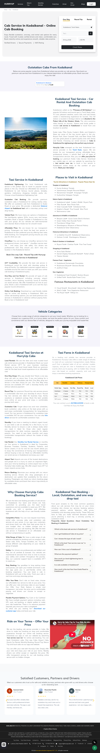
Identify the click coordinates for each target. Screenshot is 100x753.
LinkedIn (89, 743)
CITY (65, 735)
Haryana (93, 726)
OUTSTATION (72, 735)
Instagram (43, 746)
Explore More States (50, 729)
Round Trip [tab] (78, 19)
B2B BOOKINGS (72, 733)
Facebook (80, 743)
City (10, 9)
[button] (91, 27)
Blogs (83, 4)
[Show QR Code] (4, 744)
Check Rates (77, 47)
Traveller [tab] (64, 382)
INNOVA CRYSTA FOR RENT (81, 736)
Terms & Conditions (46, 740)
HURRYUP (9, 4)
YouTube (60, 746)
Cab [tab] (57, 382)
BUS (18, 735)
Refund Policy (76, 740)
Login (91, 4)
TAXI (54, 735)
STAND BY (41, 733)
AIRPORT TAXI (24, 735)
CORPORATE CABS (47, 735)
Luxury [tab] (72, 382)
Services (20, 4)
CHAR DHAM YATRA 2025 (38, 736)
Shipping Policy (57, 740)
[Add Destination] (91, 33)
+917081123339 (76, 403)
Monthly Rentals (40, 4)
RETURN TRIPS (62, 733)
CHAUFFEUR (88, 735)
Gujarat (30, 726)
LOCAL (47, 733)
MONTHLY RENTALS (35, 735)
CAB (57, 735)
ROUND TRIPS (54, 733)
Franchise (55, 4)
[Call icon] (94, 742)
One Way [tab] (66, 19)
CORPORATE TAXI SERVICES (65, 736)
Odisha (73, 726)
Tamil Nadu (66, 726)
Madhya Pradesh (49, 726)
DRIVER (13, 736)
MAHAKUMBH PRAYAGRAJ (23, 736)
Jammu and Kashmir (82, 726)
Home (5, 9)
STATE (62, 735)
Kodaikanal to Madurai (43, 83)
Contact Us (36, 740)
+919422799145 (49, 743)
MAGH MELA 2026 (51, 736)
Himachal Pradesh (20, 726)
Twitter (52, 746)
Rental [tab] (89, 19)
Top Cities (16, 740)
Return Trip (29, 4)
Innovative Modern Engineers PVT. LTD (47, 750)
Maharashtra (38, 726)
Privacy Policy (67, 740)
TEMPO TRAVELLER (83, 733)
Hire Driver (73, 4)
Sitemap (84, 740)
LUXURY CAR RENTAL (31, 733)
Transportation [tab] (89, 382)
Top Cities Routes (26, 740)
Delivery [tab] (80, 382)
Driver (65, 4)
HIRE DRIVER (80, 735)
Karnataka (58, 726)
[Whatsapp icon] (94, 747)
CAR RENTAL (21, 733)
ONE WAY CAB (13, 733)
